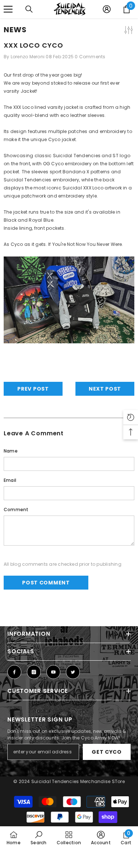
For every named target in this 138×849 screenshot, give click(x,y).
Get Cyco (107, 752)
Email (10, 480)
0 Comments (90, 56)
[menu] (8, 9)
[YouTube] (53, 672)
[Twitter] (73, 672)
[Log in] (107, 9)
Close (131, 25)
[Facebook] (14, 672)
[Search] (29, 9)
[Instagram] (34, 672)
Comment (16, 509)
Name (11, 451)
